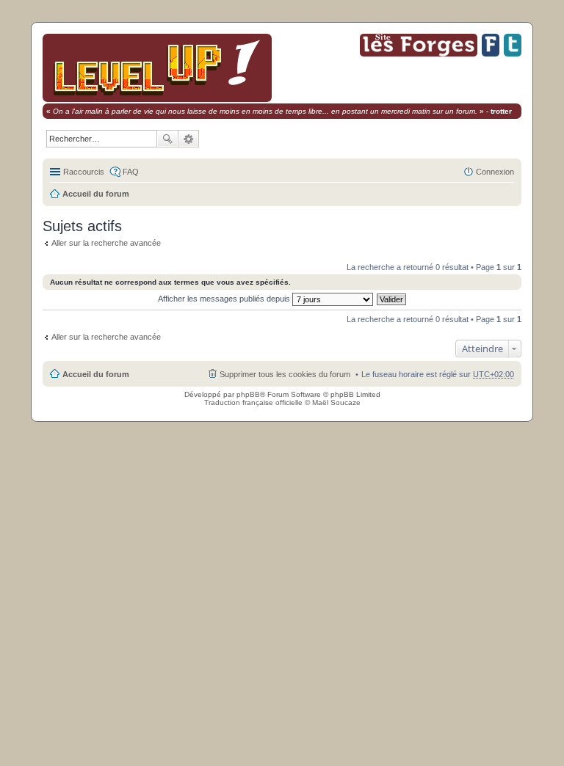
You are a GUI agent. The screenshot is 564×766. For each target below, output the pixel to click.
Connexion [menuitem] (495, 171)
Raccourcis (83, 171)
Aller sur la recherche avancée (106, 242)
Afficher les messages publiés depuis (225, 298)
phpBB (248, 394)
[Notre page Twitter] (512, 54)
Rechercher (167, 138)
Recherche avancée (188, 138)
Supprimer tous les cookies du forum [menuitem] (285, 374)
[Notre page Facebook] (490, 54)
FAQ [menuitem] (131, 171)
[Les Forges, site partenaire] (418, 54)
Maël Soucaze (336, 402)
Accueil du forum (95, 193)
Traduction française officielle (253, 402)
